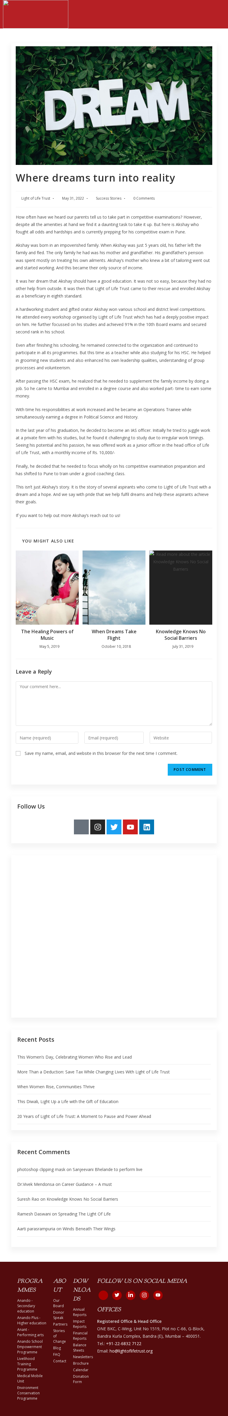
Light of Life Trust (35, 198)
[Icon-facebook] (81, 827)
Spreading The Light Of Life (84, 1214)
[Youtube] (130, 827)
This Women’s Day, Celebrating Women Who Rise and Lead (74, 1057)
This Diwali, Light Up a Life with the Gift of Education (68, 1101)
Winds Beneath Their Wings (89, 1229)
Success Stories (108, 198)
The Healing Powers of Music (47, 634)
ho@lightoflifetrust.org (131, 1351)
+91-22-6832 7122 (123, 1343)
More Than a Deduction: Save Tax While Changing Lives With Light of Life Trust (93, 1072)
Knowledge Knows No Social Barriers (181, 634)
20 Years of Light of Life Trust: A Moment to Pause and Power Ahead (84, 1116)
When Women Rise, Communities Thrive (56, 1086)
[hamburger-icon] (218, 14)
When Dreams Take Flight (114, 634)
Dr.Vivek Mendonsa (35, 1184)
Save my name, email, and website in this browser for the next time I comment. (101, 753)
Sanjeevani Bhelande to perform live (107, 1169)
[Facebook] (103, 1295)
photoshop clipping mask (41, 1169)
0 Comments (144, 198)
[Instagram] (97, 827)
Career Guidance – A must (87, 1184)
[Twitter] (114, 827)
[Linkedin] (146, 827)
